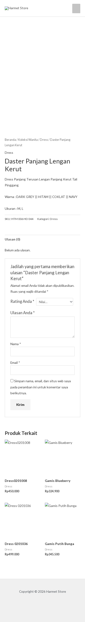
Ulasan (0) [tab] (12, 239)
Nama (15, 344)
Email (15, 362)
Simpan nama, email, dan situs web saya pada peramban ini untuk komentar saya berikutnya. (40, 387)
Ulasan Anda (22, 312)
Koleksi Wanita (28, 140)
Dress (44, 140)
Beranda (10, 140)
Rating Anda (22, 301)
